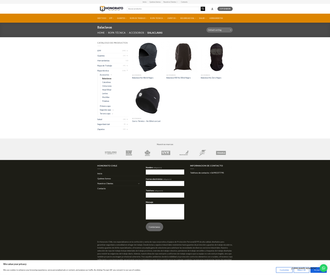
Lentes (105, 93)
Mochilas (105, 97)
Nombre (154, 167)
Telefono (154, 190)
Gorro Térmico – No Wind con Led (146, 121)
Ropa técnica (156, 18)
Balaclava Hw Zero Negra (211, 78)
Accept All (318, 270)
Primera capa (105, 106)
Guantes (121, 18)
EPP (110, 18)
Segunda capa (105, 110)
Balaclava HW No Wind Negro (178, 78)
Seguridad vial (187, 18)
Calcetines (106, 82)
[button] (323, 268)
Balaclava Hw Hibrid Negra (142, 78)
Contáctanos (154, 227)
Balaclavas (106, 78)
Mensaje (149, 202)
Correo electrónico (158, 179)
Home (101, 32)
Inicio (144, 2)
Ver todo (101, 18)
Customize (284, 270)
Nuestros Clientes (169, 2)
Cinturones (107, 86)
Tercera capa (105, 113)
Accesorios (136, 32)
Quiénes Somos (155, 2)
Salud (202, 18)
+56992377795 (217, 172)
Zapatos (171, 18)
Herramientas (216, 18)
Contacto (184, 2)
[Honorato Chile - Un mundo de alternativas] (110, 8)
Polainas (105, 101)
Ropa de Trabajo (138, 18)
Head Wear (107, 90)
